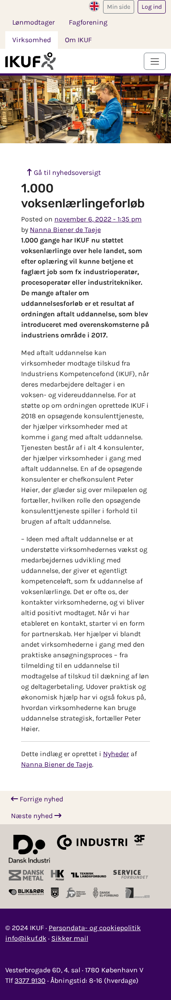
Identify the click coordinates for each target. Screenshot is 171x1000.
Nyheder (116, 754)
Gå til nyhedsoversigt (66, 172)
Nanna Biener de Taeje (65, 229)
